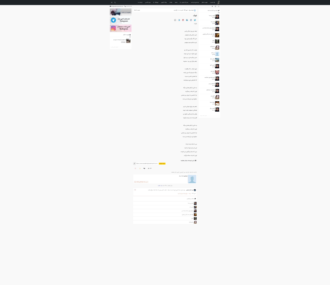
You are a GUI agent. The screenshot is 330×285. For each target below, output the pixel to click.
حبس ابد (213, 22)
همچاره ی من (212, 83)
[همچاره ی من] (217, 85)
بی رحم (213, 52)
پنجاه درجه (212, 102)
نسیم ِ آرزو (212, 65)
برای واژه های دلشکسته (210, 77)
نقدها (176, 2)
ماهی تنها (212, 59)
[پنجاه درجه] (217, 103)
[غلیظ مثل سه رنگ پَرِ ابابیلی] (217, 35)
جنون (181, 172)
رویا (177, 172)
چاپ (175, 10)
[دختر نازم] (217, 72)
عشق (213, 40)
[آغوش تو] (217, 97)
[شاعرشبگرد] (217, 48)
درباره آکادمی (148, 2)
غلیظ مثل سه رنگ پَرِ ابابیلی (209, 34)
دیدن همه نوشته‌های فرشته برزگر (141, 182)
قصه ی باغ (212, 108)
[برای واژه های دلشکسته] (217, 79)
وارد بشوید (160, 185)
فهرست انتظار (204, 2)
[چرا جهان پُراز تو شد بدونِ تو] (128, 41)
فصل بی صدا (212, 15)
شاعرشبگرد (212, 46)
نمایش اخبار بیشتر (203, 115)
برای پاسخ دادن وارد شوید (182, 193)
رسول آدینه (123, 42)
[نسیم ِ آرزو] (217, 66)
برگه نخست (212, 2)
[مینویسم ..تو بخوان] (217, 91)
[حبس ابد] (217, 23)
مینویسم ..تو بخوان (210, 90)
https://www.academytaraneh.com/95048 (145, 163)
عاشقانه (173, 172)
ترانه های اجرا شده (195, 2)
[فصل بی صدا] (217, 17)
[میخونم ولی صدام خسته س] (217, 29)
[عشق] (217, 41)
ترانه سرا (186, 172)
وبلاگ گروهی (164, 2)
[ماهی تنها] (217, 60)
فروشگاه (156, 2)
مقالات (170, 2)
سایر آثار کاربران (185, 2)
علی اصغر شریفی (190, 190)
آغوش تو (213, 96)
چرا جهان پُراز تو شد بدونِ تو (119, 40)
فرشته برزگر (181, 176)
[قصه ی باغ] (217, 109)
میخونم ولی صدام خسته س (209, 28)
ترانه (194, 172)
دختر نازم (213, 71)
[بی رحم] (217, 54)
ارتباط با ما (140, 2)
